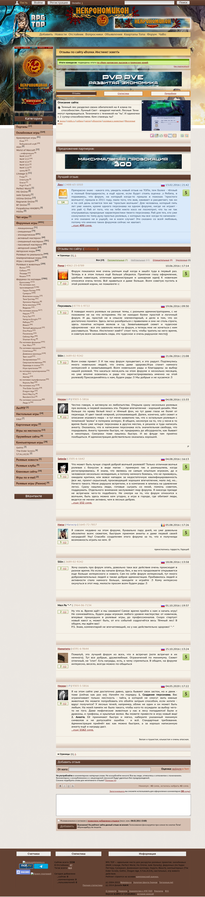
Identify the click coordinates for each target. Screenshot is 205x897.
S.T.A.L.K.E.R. (22, 454)
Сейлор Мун (28, 337)
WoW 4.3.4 (24, 162)
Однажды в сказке (31, 365)
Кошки (23, 276)
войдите (177, 769)
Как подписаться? (181, 66)
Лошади (23, 273)
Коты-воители (29, 305)
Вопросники (94, 34)
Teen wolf (27, 357)
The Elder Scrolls (31, 388)
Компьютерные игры (29, 443)
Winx (25, 374)
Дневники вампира (32, 354)
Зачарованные (30, 360)
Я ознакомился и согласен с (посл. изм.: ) (103, 821)
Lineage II (22, 173)
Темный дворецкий (32, 328)
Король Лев (28, 383)
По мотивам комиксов (30, 400)
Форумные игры (26, 223)
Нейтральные (138, 260)
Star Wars (27, 345)
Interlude (24, 180)
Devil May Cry (29, 394)
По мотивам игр (27, 385)
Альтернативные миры (29, 258)
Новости (61, 34)
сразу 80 (24, 171)
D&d (18, 419)
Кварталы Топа (134, 34)
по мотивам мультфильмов (32, 380)
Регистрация (59, 2)
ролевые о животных (113, 121)
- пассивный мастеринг (29, 244)
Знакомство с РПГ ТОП (140, 891)
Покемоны (28, 334)
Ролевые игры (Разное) (31, 484)
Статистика (123, 93)
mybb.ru (71, 121)
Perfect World (23, 188)
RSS (167, 891)
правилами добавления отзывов (103, 821)
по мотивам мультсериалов (33, 371)
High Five (24, 185)
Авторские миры (25, 251)
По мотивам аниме (29, 311)
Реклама (158, 891)
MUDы (19, 211)
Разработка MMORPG (28, 208)
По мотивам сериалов (30, 348)
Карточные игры (27, 425)
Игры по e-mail (25, 478)
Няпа (61, 524)
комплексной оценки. (147, 876)
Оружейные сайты (28, 437)
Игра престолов (30, 368)
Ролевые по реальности (29, 254)
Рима (61, 265)
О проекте (111, 891)
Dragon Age (28, 391)
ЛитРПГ (20, 408)
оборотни (97, 121)
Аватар (26, 377)
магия (88, 121)
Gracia (22, 183)
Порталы (22, 127)
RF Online (21, 205)
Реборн (26, 322)
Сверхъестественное (32, 362)
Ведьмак (27, 308)
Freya (22, 177)
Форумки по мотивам (28, 279)
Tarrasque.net (166, 882)
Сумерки (27, 293)
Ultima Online (24, 198)
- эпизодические (25, 234)
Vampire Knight (30, 319)
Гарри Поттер (29, 290)
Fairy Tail (27, 316)
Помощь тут (110, 780)
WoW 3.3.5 (24, 159)
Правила (122, 891)
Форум (152, 34)
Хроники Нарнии (31, 302)
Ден (60, 184)
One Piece (27, 331)
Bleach (26, 325)
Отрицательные (161, 260)
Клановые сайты (26, 472)
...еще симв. (81, 225)
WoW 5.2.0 (24, 168)
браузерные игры (26, 138)
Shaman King (29, 339)
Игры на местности (28, 431)
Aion (18, 147)
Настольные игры (27, 414)
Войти (38, 2)
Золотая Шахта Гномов (145, 882)
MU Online (22, 191)
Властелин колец (31, 296)
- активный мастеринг (28, 238)
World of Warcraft (25, 150)
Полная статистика (92, 885)
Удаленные (181, 260)
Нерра (62, 399)
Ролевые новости (27, 460)
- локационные (24, 228)
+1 (64, 283)
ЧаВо (162, 34)
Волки (23, 268)
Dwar (22, 141)
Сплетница (28, 351)
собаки (79, 121)
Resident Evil (29, 397)
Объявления (113, 34)
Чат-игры (22, 217)
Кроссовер (25, 282)
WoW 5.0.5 (24, 165)
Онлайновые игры (28, 133)
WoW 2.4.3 (24, 156)
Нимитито (64, 648)
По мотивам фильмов (30, 342)
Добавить (46, 34)
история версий (145, 894)
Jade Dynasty (23, 195)
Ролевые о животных (28, 264)
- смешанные (23, 231)
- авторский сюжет (26, 248)
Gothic (19, 447)
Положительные (115, 260)
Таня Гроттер (29, 299)
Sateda (62, 458)
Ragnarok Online (25, 201)
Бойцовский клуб (28, 144)
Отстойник (76, 34)
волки (63, 121)
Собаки (23, 270)
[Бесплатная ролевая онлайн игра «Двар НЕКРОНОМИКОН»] (152, 28)
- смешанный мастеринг (30, 241)
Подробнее (170, 93)
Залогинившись (117, 791)
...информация (27, 153)
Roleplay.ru (125, 882)
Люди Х (26, 403)
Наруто (26, 313)
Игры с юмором (25, 261)
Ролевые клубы (26, 466)
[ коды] (185, 791)
